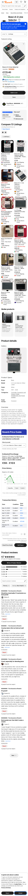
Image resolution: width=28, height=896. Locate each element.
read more (7, 614)
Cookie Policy (18, 884)
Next (13, 755)
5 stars (3, 567)
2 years (22, 488)
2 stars (3, 574)
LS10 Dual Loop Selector (6, 326)
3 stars (3, 571)
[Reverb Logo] (8, 2)
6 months (10, 488)
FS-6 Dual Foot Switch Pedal (19, 326)
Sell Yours (20, 545)
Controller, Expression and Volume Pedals (18, 393)
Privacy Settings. (6, 887)
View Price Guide (7, 545)
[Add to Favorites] (19, 19)
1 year (16, 488)
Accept (20, 893)
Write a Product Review (14, 563)
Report (4, 619)
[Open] (24, 445)
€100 (21, 513)
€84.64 (22, 518)
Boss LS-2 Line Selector (10, 67)
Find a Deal (4, 9)
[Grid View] (3, 132)
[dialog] (14, 884)
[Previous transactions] (21, 534)
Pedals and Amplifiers (20, 9)
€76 (21, 525)
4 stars (3, 569)
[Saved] (21, 2)
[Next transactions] (24, 534)
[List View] (5, 132)
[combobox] (12, 445)
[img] (17, 103)
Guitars (11, 9)
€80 (21, 508)
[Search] (25, 6)
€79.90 (22, 521)
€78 (21, 515)
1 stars (3, 576)
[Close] (25, 23)
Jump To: (4, 34)
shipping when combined (11, 77)
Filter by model (6, 442)
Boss (12, 380)
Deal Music (10, 103)
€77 (21, 510)
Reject (7, 893)
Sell (17, 2)
